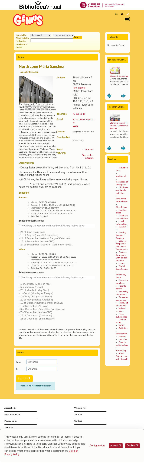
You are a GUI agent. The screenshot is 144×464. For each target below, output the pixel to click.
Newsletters (121, 207)
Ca (116, 14)
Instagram (89, 158)
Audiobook (121, 176)
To (17, 369)
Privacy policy (10, 421)
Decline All (132, 445)
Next (123, 96)
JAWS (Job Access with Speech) (122, 356)
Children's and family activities (122, 190)
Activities (123, 328)
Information (121, 334)
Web (75, 126)
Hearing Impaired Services (121, 235)
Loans (121, 263)
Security (78, 414)
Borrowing (121, 351)
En (128, 14)
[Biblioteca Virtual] (40, 5)
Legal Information (12, 414)
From (18, 362)
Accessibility (10, 408)
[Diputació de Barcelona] (102, 5)
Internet (122, 336)
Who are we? (80, 408)
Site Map (8, 427)
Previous (109, 96)
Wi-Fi (121, 325)
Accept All (115, 445)
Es (122, 14)
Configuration (97, 445)
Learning (123, 339)
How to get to (79, 88)
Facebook (89, 149)
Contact (78, 421)
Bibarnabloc (87, 155)
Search (22, 378)
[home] (28, 19)
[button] (128, 19)
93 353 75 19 (79, 114)
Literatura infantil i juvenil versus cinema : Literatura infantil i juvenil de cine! (125, 126)
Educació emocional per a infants (125, 76)
